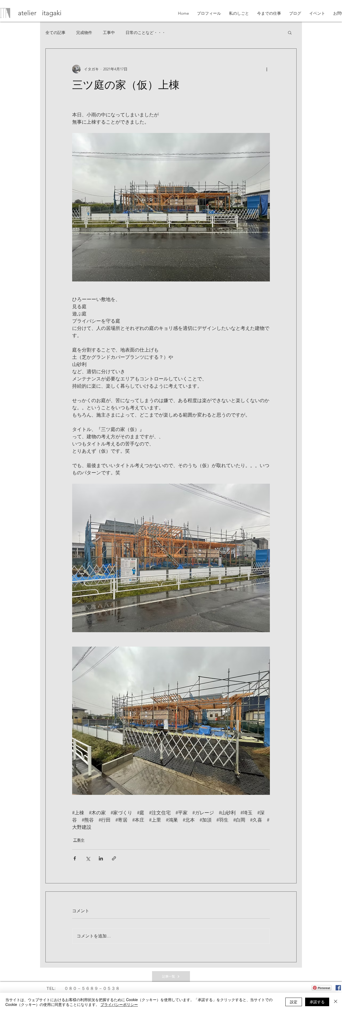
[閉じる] (335, 1002)
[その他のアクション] (266, 69)
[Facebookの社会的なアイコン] (338, 987)
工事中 (109, 32)
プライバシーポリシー (119, 1004)
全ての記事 (55, 32)
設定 (293, 1001)
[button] (289, 32)
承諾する (317, 1001)
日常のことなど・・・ (146, 32)
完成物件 (84, 32)
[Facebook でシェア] (74, 858)
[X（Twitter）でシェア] (87, 858)
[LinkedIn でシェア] (100, 858)
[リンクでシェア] (113, 858)
